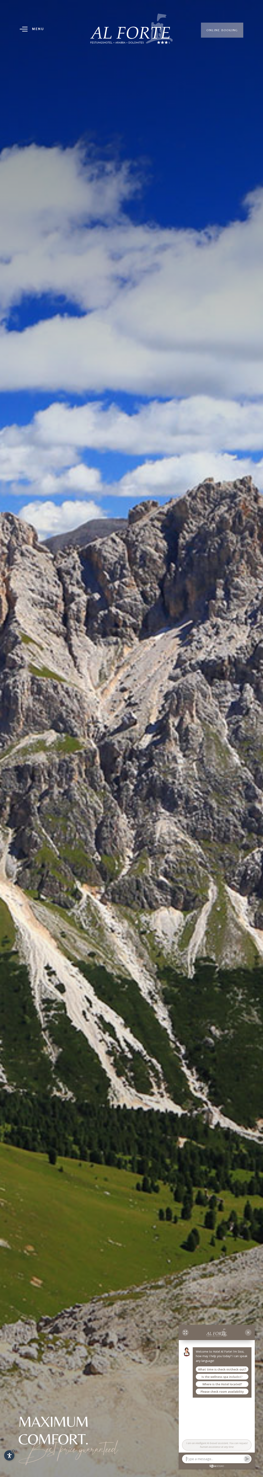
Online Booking (222, 30)
